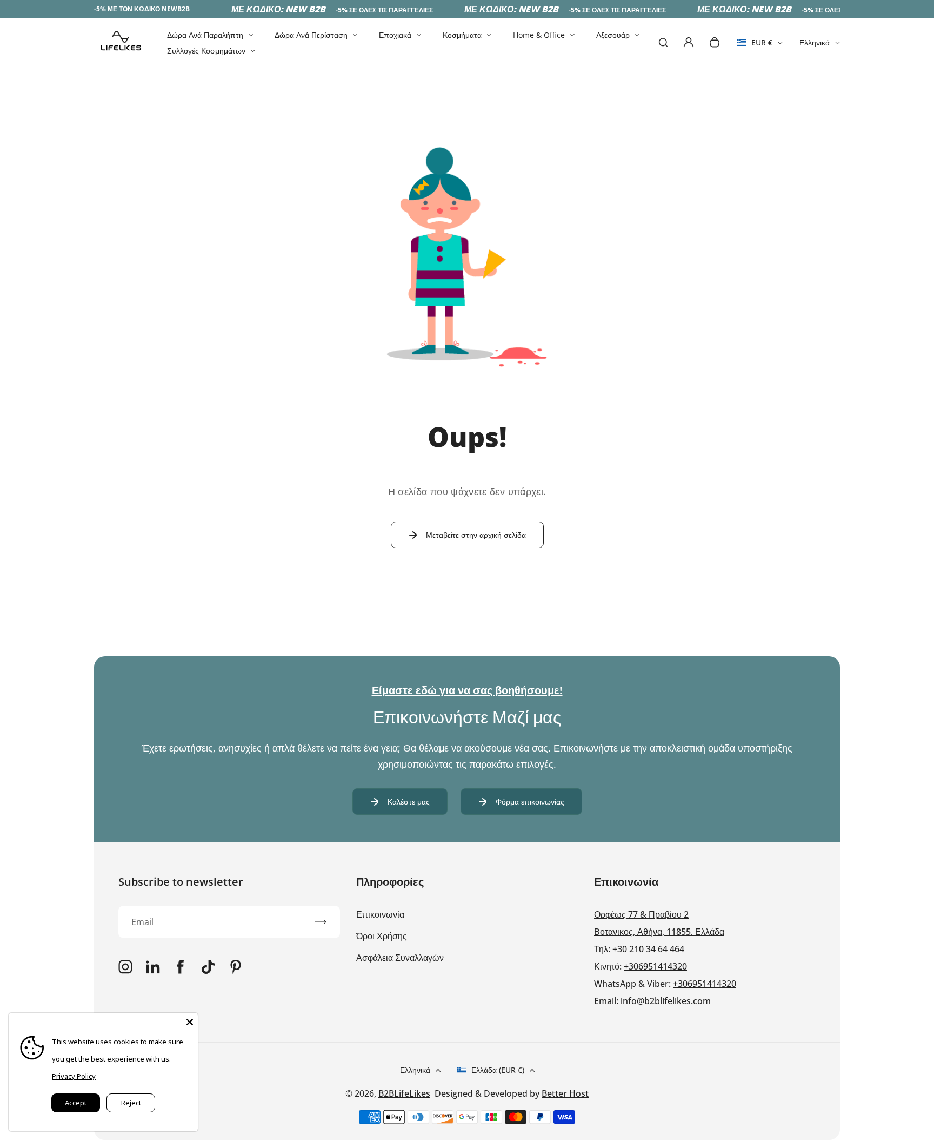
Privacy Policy (74, 1076)
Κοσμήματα (462, 35)
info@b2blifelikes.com (666, 1001)
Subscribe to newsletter (180, 881)
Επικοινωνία (380, 914)
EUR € (754, 46)
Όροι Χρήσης (381, 936)
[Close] (189, 1021)
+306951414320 (655, 966)
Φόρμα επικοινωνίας (530, 801)
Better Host (565, 1093)
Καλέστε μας (409, 801)
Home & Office (539, 35)
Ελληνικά (814, 42)
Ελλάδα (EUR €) (497, 1070)
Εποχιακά (395, 35)
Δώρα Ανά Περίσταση (311, 35)
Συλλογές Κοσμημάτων (206, 50)
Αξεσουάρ (613, 35)
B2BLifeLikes (404, 1093)
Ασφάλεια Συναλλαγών (400, 958)
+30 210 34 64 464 (648, 949)
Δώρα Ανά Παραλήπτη (205, 35)
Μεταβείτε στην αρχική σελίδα (476, 535)
